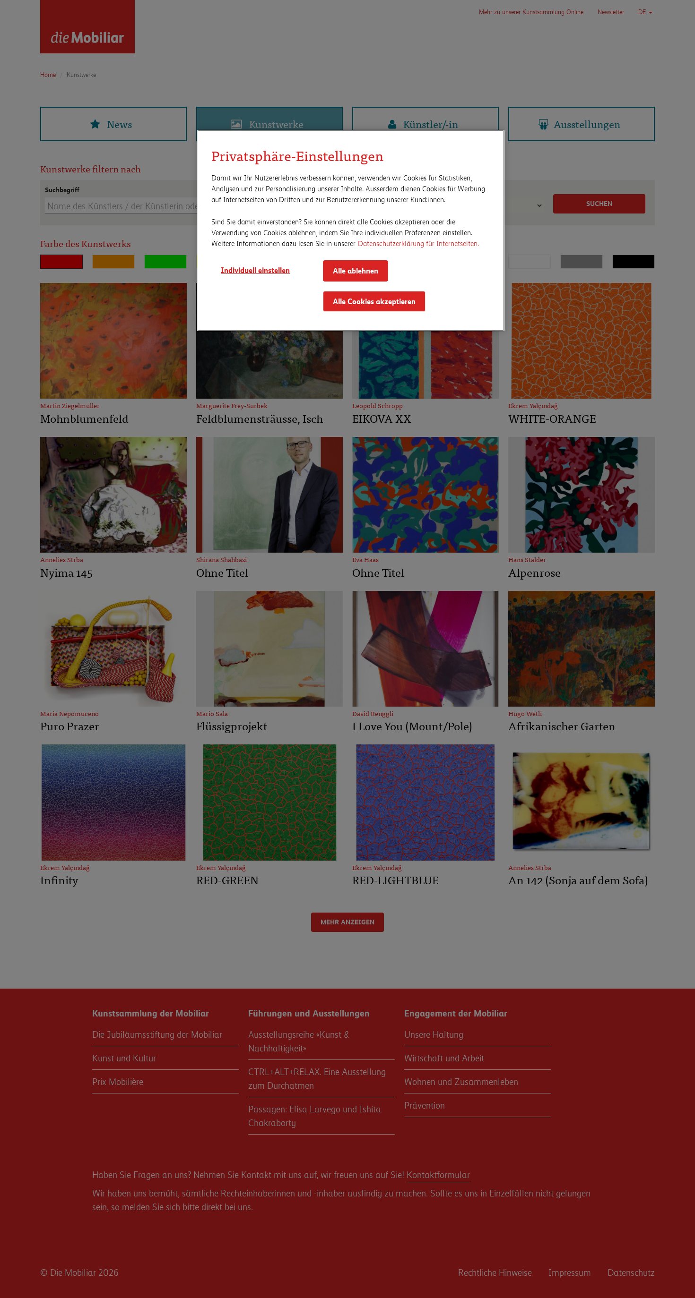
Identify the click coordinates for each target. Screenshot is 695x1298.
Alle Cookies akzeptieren (374, 301)
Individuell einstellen (255, 270)
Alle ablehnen (355, 270)
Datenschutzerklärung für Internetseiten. (418, 243)
